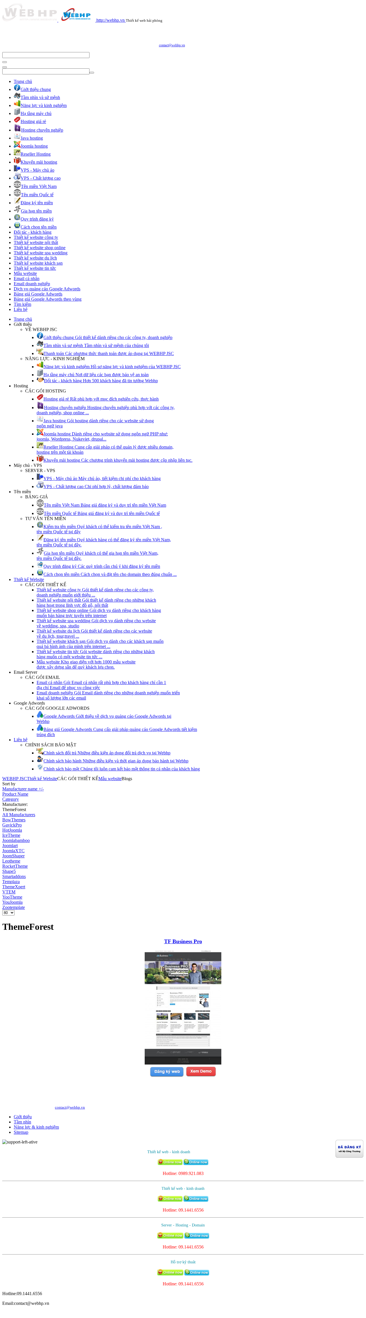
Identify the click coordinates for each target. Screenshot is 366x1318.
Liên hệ (20, 309)
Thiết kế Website (29, 579)
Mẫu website (25, 273)
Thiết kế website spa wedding (40, 252)
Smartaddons (14, 876)
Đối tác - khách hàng (32, 232)
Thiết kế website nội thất (36, 242)
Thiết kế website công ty (36, 237)
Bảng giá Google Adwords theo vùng (47, 299)
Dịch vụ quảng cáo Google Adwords (47, 288)
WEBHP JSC (14, 778)
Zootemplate (13, 907)
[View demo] (201, 1075)
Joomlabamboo (16, 840)
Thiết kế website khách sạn (38, 263)
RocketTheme (15, 866)
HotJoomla (12, 830)
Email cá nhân (26, 278)
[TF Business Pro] (183, 1063)
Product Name (15, 794)
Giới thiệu (23, 1116)
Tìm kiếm (22, 304)
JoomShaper (13, 855)
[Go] (4, 62)
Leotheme (11, 861)
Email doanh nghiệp (32, 283)
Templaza (11, 881)
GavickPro (12, 824)
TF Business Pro (183, 941)
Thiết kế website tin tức (35, 268)
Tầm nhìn (22, 1121)
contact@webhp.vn (172, 45)
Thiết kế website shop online (39, 247)
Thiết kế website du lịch (35, 257)
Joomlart (10, 845)
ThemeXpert (13, 886)
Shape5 (9, 871)
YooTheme (12, 897)
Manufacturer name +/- (23, 788)
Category (10, 799)
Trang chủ (23, 81)
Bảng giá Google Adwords (38, 294)
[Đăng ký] (167, 1075)
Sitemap (21, 1132)
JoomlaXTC (13, 850)
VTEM (8, 891)
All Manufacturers (18, 814)
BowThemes (13, 819)
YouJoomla (12, 902)
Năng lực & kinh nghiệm (36, 1127)
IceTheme (11, 835)
